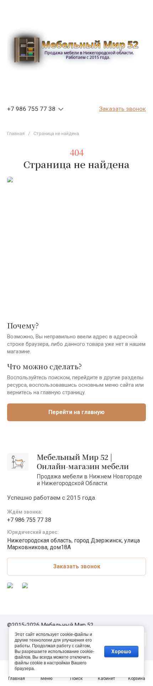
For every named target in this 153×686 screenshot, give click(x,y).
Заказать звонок (122, 108)
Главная (16, 133)
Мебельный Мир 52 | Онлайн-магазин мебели (83, 461)
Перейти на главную (76, 412)
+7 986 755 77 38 (31, 108)
